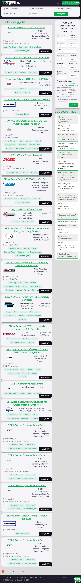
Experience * (73, 56)
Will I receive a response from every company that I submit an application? (67, 197)
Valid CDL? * (61, 63)
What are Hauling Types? (67, 226)
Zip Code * (61, 43)
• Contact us (50, 577)
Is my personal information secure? (65, 237)
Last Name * (73, 35)
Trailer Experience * (61, 73)
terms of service (71, 85)
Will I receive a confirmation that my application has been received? (65, 164)
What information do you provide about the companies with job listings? (67, 207)
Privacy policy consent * (66, 81)
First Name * (61, 36)
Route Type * (73, 64)
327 (22, 571)
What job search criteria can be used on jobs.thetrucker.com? (66, 128)
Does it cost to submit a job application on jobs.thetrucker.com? (66, 146)
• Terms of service (21, 577)
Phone (71, 43)
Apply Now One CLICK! (70, 3)
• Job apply (61, 577)
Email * (59, 49)
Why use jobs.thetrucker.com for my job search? (66, 119)
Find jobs (61, 14)
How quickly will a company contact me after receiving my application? (65, 187)
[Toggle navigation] (58, 3)
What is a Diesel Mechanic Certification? (66, 255)
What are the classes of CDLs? (66, 216)
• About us (7, 577)
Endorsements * (74, 72)
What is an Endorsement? (63, 231)
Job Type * (61, 55)
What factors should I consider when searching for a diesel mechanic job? (67, 246)
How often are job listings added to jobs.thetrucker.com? (67, 137)
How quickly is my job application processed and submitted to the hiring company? (66, 176)
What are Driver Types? (66, 222)
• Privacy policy (36, 577)
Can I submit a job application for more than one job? (67, 154)
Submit (73, 105)
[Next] (26, 571)
